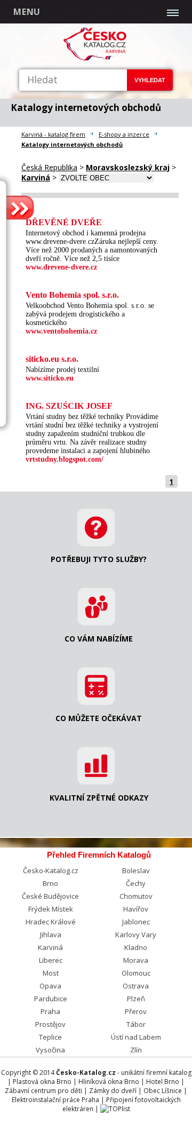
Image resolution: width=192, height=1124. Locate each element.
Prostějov (50, 1024)
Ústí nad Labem (136, 1037)
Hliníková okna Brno (108, 1081)
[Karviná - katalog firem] (96, 58)
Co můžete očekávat (98, 718)
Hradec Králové (51, 922)
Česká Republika (49, 167)
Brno (50, 883)
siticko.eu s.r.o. (52, 358)
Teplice (50, 1037)
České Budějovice (50, 896)
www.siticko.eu (50, 378)
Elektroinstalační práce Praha (55, 1099)
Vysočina (50, 1050)
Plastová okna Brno (42, 1081)
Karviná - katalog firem (53, 134)
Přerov (136, 1011)
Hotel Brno (162, 1081)
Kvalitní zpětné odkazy (99, 798)
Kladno (135, 947)
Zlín (136, 1050)
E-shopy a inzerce (124, 134)
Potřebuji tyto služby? (99, 559)
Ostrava (136, 986)
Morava (135, 960)
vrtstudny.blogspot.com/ (64, 459)
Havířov (135, 909)
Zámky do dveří (113, 1090)
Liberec (50, 960)
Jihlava (50, 934)
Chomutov (136, 896)
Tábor (136, 1024)
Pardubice (50, 998)
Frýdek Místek (50, 909)
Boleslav (136, 870)
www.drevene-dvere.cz (61, 267)
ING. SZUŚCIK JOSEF (69, 405)
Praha (50, 1011)
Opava (50, 986)
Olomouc (136, 973)
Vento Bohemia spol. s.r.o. (72, 294)
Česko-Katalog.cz (50, 870)
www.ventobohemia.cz (61, 331)
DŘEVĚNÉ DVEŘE (64, 222)
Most (51, 973)
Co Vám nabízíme (99, 639)
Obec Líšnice (162, 1090)
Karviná (50, 947)
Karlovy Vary (135, 934)
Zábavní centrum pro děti (43, 1090)
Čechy (136, 883)
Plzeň (136, 998)
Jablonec (136, 922)
